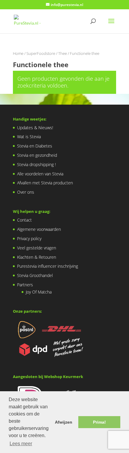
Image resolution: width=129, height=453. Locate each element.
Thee (62, 53)
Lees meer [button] (21, 443)
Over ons (25, 192)
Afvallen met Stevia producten (45, 183)
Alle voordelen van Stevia (40, 174)
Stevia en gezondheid (37, 155)
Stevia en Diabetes (34, 146)
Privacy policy (29, 238)
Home (18, 53)
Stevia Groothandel (35, 275)
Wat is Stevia (29, 136)
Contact (24, 220)
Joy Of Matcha (39, 292)
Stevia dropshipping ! (36, 164)
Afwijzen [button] (63, 422)
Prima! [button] (99, 422)
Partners (25, 285)
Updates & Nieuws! (35, 127)
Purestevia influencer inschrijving (47, 266)
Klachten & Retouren (36, 257)
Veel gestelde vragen (36, 248)
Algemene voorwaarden (39, 229)
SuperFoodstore (40, 53)
